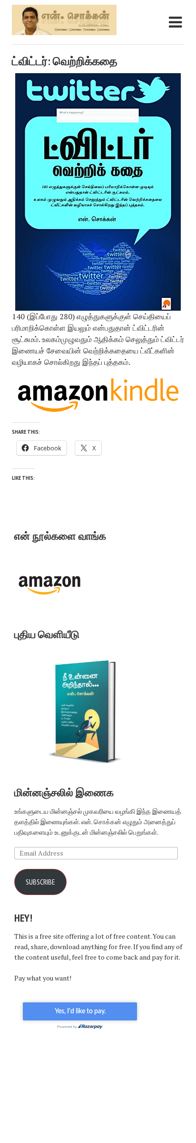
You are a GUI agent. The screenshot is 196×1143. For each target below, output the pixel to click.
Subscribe (40, 881)
